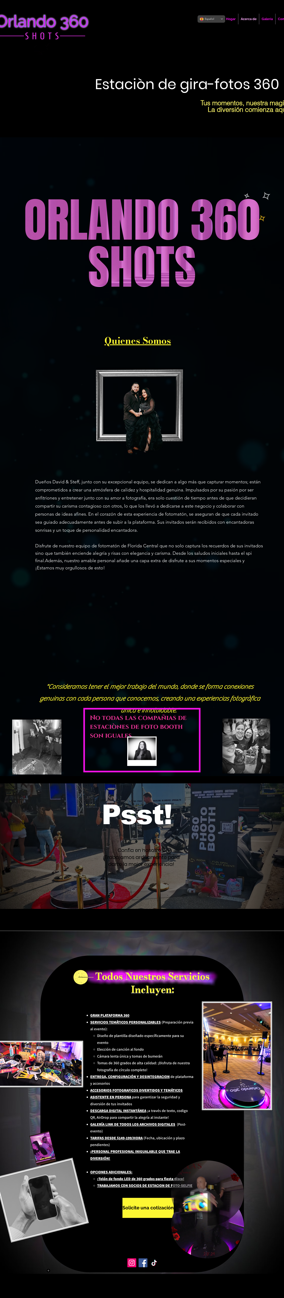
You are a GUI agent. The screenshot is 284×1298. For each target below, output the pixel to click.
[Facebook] (143, 1262)
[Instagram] (131, 1262)
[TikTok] (154, 1262)
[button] (240, 1254)
